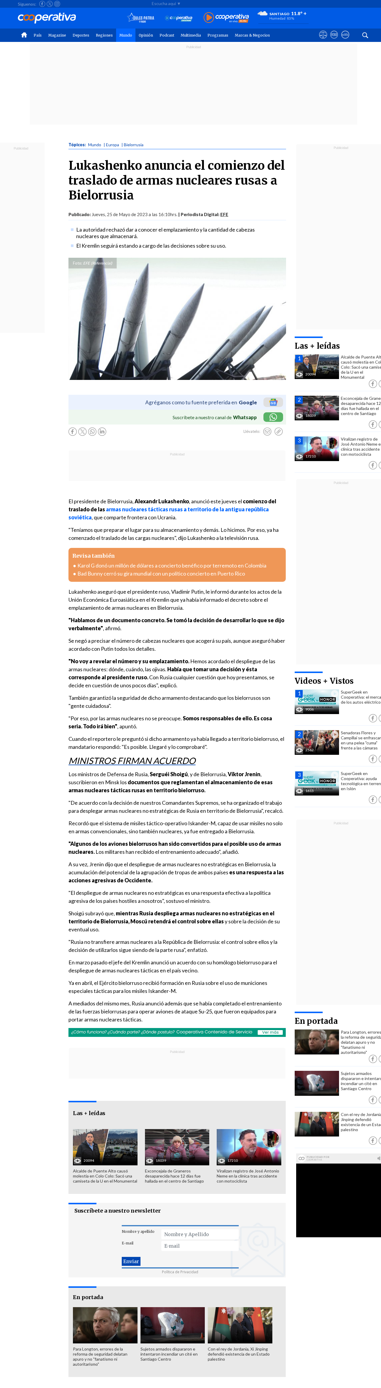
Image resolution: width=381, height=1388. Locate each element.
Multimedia (191, 35)
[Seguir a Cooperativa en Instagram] (57, 4)
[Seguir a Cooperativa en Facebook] (42, 4)
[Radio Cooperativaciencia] (179, 18)
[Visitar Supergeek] (345, 40)
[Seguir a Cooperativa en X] (50, 4)
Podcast (167, 35)
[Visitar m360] (334, 40)
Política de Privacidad (180, 1271)
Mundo (125, 35)
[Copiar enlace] (278, 431)
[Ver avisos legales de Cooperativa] (323, 40)
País (38, 35)
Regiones (104, 35)
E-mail (127, 1243)
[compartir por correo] (267, 431)
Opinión (146, 35)
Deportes (81, 35)
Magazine (57, 35)
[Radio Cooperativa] (226, 18)
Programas (217, 35)
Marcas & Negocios (252, 35)
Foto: (77, 263)
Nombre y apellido (138, 1231)
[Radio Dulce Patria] (141, 17)
